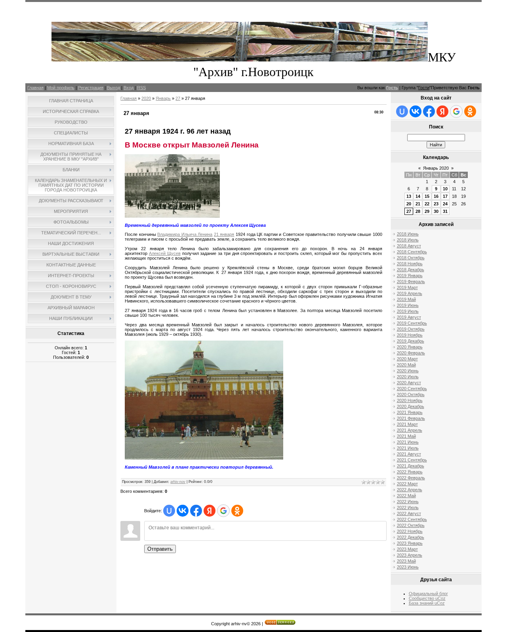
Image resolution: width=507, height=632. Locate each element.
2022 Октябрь (411, 525)
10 (445, 188)
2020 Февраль (411, 352)
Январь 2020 (436, 168)
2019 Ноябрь (410, 335)
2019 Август (409, 317)
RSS (141, 87)
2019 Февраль (411, 281)
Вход (128, 87)
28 (418, 211)
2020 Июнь (408, 370)
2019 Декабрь (410, 341)
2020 (146, 98)
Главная (35, 87)
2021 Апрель (409, 430)
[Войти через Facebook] (196, 511)
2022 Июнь (408, 501)
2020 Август (409, 382)
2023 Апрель (409, 555)
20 (408, 203)
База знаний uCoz (427, 603)
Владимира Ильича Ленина (184, 234)
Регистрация (90, 87)
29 (427, 211)
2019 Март (407, 287)
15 (427, 196)
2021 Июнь (408, 442)
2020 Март (407, 358)
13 (408, 196)
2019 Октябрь (411, 329)
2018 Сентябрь (412, 251)
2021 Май (406, 436)
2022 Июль (408, 507)
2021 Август (409, 454)
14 (418, 196)
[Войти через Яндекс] (209, 511)
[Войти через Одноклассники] (237, 511)
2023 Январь (410, 543)
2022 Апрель (409, 489)
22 (427, 203)
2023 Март (407, 549)
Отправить (160, 549)
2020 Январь (410, 347)
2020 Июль (408, 376)
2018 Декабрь (410, 269)
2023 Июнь (408, 567)
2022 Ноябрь (410, 531)
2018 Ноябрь (410, 263)
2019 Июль (408, 311)
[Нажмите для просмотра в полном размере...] (204, 458)
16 (436, 196)
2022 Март (407, 483)
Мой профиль (60, 87)
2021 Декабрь (410, 465)
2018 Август (409, 245)
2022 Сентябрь (412, 519)
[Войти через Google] (223, 510)
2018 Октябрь (411, 257)
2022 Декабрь (410, 537)
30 (436, 211)
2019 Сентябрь (412, 323)
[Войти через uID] (169, 511)
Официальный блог (428, 593)
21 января (224, 234)
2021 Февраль (411, 418)
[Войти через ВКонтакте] (183, 511)
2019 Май (406, 299)
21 (418, 203)
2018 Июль (408, 239)
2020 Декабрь (410, 406)
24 (445, 203)
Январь (163, 98)
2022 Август (409, 513)
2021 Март (407, 424)
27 (177, 98)
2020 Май (406, 364)
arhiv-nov (177, 482)
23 (436, 203)
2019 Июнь (408, 305)
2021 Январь (410, 412)
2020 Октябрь (411, 394)
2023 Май (406, 561)
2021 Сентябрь (412, 460)
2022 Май (406, 495)
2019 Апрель (409, 293)
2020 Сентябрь (412, 388)
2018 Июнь (408, 234)
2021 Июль (408, 448)
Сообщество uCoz (427, 598)
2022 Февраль (411, 477)
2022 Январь (410, 471)
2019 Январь (410, 275)
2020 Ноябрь (410, 400)
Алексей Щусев (165, 253)
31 (445, 211)
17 (445, 196)
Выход (113, 87)
